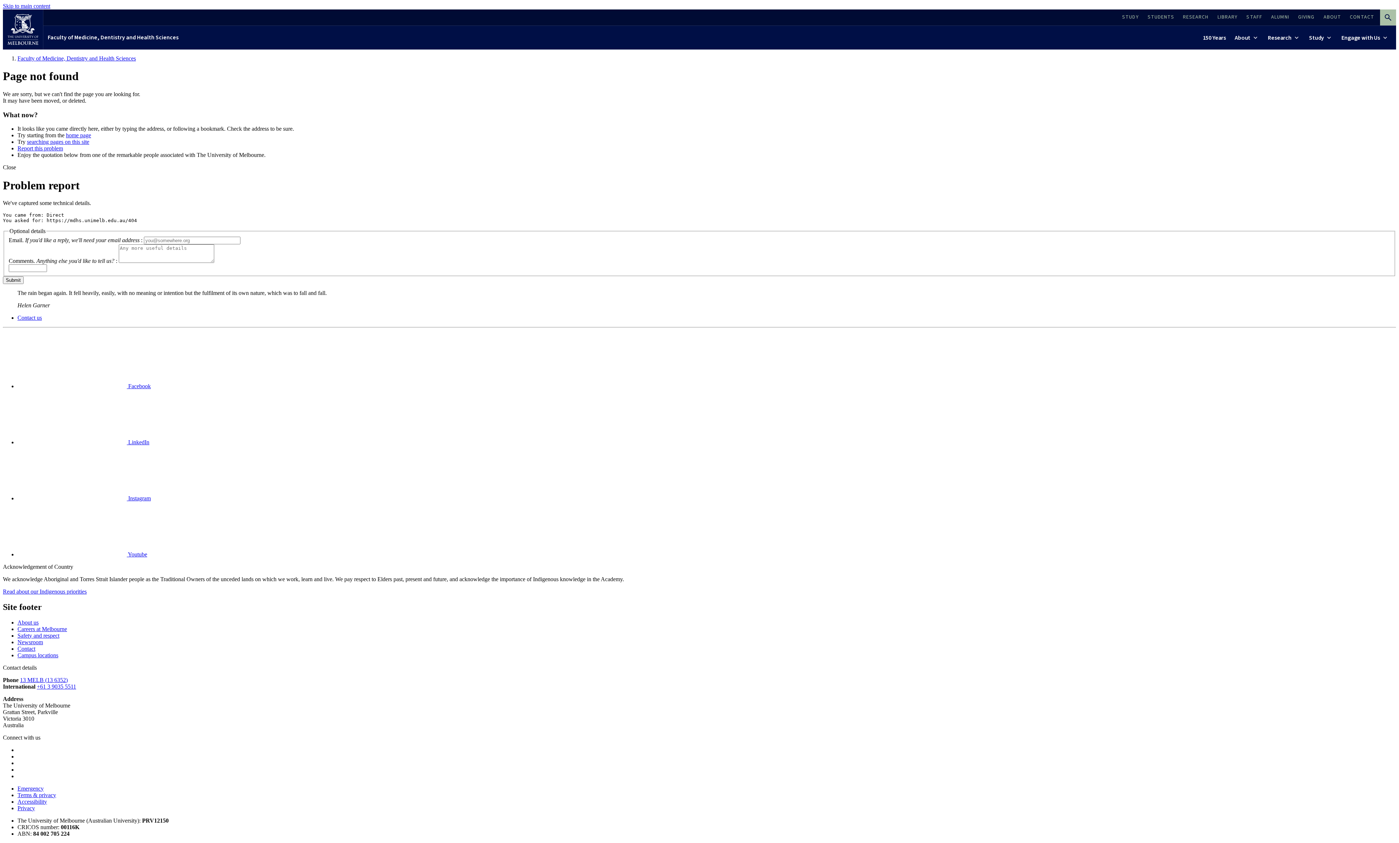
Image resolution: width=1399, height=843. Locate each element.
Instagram (139, 498)
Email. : (75, 240)
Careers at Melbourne (42, 629)
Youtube (137, 554)
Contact (26, 649)
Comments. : (63, 261)
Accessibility (32, 802)
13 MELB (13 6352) (44, 680)
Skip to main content (26, 6)
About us (28, 622)
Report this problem (40, 148)
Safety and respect (38, 636)
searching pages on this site (58, 142)
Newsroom (30, 642)
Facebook (139, 386)
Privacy (26, 808)
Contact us (29, 318)
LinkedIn (138, 442)
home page (78, 135)
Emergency (30, 788)
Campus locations (37, 655)
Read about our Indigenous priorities (45, 591)
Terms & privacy (36, 795)
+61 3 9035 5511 (56, 687)
